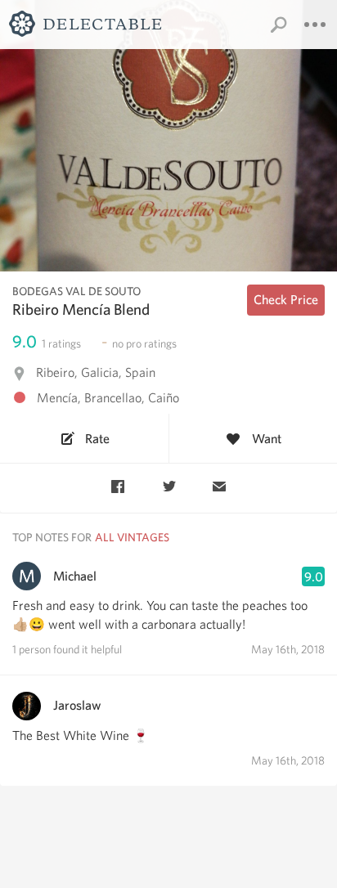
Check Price (286, 299)
